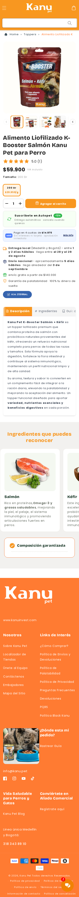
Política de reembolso (58, 881)
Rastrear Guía (51, 746)
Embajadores (13, 685)
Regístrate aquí (52, 809)
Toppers (30, 34)
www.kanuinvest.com (20, 620)
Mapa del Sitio (14, 693)
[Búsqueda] (69, 23)
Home (14, 34)
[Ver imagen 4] (60, 122)
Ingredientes (48, 311)
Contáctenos (13, 676)
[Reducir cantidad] (6, 203)
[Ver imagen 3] (45, 122)
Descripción (19, 311)
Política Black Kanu (55, 715)
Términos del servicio (54, 887)
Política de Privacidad (57, 682)
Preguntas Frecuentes (57, 690)
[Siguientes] (73, 122)
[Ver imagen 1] (17, 122)
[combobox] (39, 23)
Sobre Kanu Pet (15, 646)
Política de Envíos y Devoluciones (55, 657)
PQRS (44, 707)
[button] (73, 8)
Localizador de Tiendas (14, 657)
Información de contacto (23, 893)
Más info (68, 235)
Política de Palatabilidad (50, 670)
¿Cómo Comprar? (54, 646)
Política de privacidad (25, 881)
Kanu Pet (26, 875)
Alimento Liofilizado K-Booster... (57, 34)
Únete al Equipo (15, 668)
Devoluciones (50, 698)
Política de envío (25, 887)
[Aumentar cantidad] (20, 203)
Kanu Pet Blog (14, 814)
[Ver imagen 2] (31, 122)
